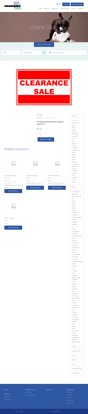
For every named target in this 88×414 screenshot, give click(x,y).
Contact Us (81, 8)
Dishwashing (75, 231)
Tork (73, 175)
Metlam (74, 155)
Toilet (73, 328)
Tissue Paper (75, 319)
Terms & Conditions (30, 395)
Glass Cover (76, 351)
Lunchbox (74, 271)
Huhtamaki (75, 148)
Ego (73, 141)
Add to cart (46, 139)
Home (40, 8)
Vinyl (73, 364)
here (43, 124)
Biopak (74, 127)
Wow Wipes (76, 373)
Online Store (54, 8)
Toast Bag (74, 321)
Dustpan (74, 240)
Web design (53, 411)
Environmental (8, 399)
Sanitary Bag (75, 296)
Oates (73, 157)
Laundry (74, 266)
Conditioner (75, 222)
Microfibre (74, 275)
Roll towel (74, 293)
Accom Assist (75, 123)
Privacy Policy (28, 392)
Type (73, 187)
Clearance (74, 120)
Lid (73, 268)
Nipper (74, 286)
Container (74, 224)
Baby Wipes (75, 194)
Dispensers (75, 233)
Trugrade (74, 177)
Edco (73, 138)
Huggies (74, 145)
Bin (73, 198)
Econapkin (75, 136)
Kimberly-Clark (76, 150)
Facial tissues (75, 243)
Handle (74, 252)
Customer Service (64, 8)
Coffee (73, 219)
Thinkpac (74, 173)
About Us (46, 8)
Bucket (74, 210)
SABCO (74, 159)
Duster (74, 238)
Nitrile (74, 360)
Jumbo (74, 264)
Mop (73, 282)
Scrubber (74, 305)
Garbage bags (75, 247)
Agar (73, 125)
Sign (73, 310)
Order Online (77, 4)
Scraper (74, 303)
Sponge (74, 312)
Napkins (74, 284)
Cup (73, 226)
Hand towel (75, 259)
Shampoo (74, 307)
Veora (73, 180)
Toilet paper (75, 330)
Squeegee (74, 314)
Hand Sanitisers (76, 254)
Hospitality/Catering (77, 261)
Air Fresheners (76, 191)
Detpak (74, 130)
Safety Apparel (76, 298)
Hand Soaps (75, 257)
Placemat (74, 289)
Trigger (74, 326)
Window (74, 339)
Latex (74, 355)
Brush (73, 205)
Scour (73, 300)
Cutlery (74, 229)
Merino (74, 152)
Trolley (74, 333)
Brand (74, 116)
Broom (74, 208)
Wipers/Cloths (76, 342)
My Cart (73, 8)
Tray (73, 324)
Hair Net (74, 250)
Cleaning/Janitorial (77, 217)
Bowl (73, 203)
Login (66, 4)
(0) (59, 4)
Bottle (73, 201)
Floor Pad (74, 245)
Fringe (74, 346)
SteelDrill (74, 166)
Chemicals (75, 215)
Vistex (73, 182)
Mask (73, 273)
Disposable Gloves (76, 236)
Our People (7, 396)
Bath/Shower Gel (76, 196)
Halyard (74, 143)
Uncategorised (76, 368)
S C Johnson (75, 164)
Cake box (74, 212)
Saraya (74, 162)
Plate (73, 291)
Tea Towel (74, 317)
